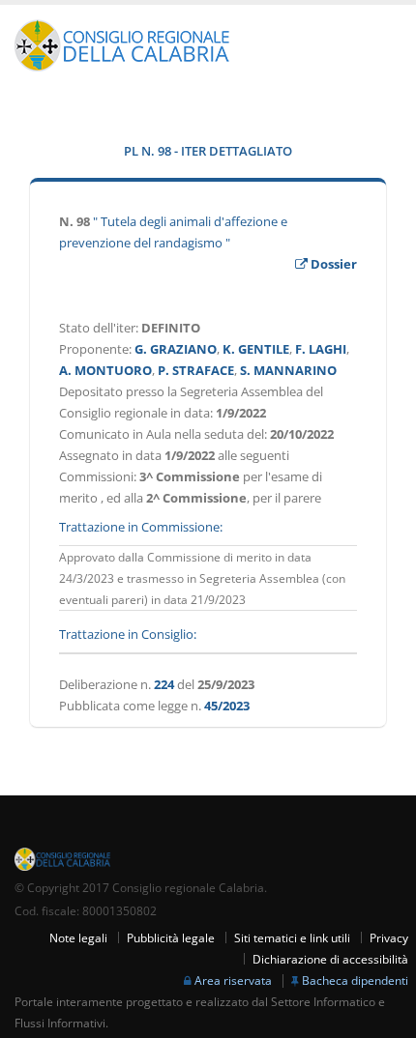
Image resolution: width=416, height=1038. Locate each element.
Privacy (389, 937)
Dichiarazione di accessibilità (330, 958)
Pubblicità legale (171, 937)
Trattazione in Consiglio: (127, 634)
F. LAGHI (320, 349)
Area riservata (233, 980)
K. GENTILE (256, 349)
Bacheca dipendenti (355, 980)
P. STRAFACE (196, 370)
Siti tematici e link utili (292, 937)
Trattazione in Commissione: (141, 526)
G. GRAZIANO (175, 349)
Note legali (78, 937)
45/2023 (227, 705)
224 (164, 684)
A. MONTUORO (105, 370)
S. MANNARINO (288, 370)
